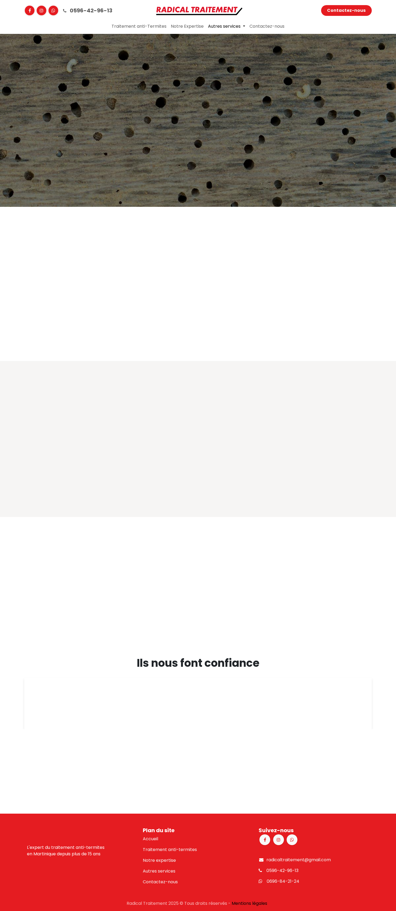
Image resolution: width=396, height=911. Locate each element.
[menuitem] (139, 26)
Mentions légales (249, 903)
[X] (292, 839)
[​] (53, 10)
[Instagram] (41, 10)
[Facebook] (29, 10)
